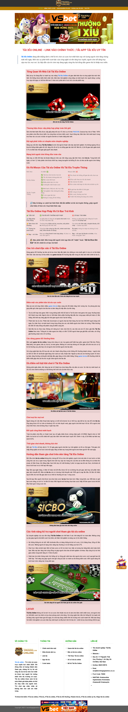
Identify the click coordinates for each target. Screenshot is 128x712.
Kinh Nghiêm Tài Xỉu (63, 8)
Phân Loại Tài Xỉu (77, 8)
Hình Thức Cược (50, 8)
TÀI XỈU (40, 8)
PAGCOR (76, 132)
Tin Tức (87, 8)
